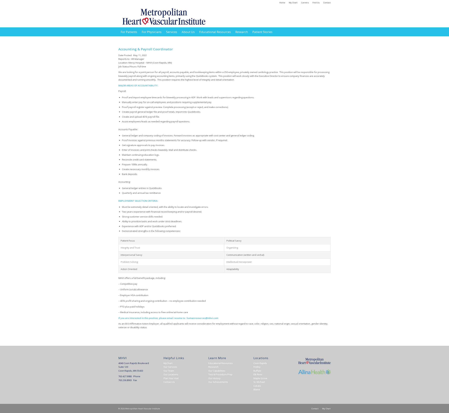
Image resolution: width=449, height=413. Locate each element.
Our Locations (170, 374)
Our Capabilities (216, 370)
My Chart (293, 2)
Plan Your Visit (171, 378)
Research (213, 366)
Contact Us (169, 382)
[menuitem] (282, 3)
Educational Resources (220, 363)
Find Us (316, 2)
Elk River (257, 374)
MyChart (167, 363)
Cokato (257, 385)
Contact (327, 2)
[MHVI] (163, 16)
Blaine (256, 389)
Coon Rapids (260, 363)
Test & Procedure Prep (220, 374)
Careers (305, 2)
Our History (214, 378)
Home (282, 2)
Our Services (170, 366)
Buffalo (257, 370)
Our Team (168, 370)
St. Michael (259, 382)
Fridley (256, 366)
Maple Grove (260, 378)
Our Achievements (218, 382)
